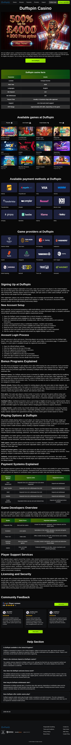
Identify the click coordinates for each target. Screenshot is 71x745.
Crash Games (43, 122)
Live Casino (26, 122)
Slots (60, 122)
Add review (61, 604)
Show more (35, 631)
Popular (8, 122)
